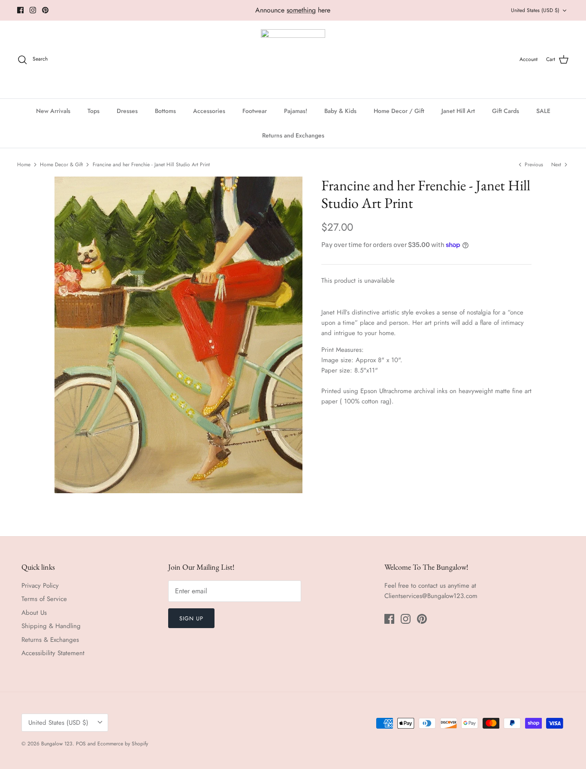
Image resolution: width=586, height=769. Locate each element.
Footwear (254, 111)
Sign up (191, 618)
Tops (94, 111)
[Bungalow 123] (293, 59)
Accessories (209, 111)
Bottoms (165, 111)
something (301, 10)
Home (23, 164)
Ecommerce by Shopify (122, 744)
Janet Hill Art (458, 111)
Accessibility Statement (53, 653)
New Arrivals (53, 111)
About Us (34, 612)
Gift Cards (505, 111)
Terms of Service (44, 599)
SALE (543, 111)
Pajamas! (295, 111)
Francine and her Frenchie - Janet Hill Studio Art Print (151, 164)
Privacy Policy (40, 585)
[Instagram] (33, 10)
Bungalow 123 (56, 744)
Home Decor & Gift (61, 164)
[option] (178, 335)
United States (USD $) (535, 10)
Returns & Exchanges (50, 639)
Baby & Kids (340, 111)
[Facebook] (20, 10)
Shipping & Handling (51, 626)
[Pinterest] (45, 10)
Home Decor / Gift (399, 111)
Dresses (127, 111)
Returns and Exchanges (293, 135)
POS (81, 744)
